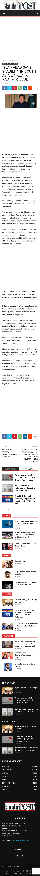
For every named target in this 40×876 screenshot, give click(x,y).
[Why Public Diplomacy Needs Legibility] (7, 574)
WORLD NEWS (13, 63)
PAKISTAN (11, 60)
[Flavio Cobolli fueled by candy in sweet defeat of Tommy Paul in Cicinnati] (7, 524)
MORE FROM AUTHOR (28, 469)
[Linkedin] (25, 88)
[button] (3, 13)
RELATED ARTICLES (10, 469)
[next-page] (7, 509)
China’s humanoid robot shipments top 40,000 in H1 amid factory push (24, 477)
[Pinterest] (14, 88)
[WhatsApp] (20, 88)
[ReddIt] (30, 88)
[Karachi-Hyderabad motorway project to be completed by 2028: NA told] (7, 498)
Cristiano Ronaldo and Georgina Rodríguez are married (24, 655)
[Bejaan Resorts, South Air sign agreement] (7, 602)
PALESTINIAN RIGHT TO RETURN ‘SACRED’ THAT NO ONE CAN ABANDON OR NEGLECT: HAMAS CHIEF (30, 455)
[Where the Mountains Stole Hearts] (7, 667)
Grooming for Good (22, 561)
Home (4, 60)
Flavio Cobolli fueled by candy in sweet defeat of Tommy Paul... (26, 524)
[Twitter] (9, 88)
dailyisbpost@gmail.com (20, 840)
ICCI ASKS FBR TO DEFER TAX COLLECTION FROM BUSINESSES (9, 453)
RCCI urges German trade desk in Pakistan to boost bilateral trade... (26, 626)
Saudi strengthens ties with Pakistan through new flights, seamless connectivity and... (25, 644)
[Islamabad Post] (20, 5)
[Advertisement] (20, 37)
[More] (35, 88)
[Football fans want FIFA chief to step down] (7, 546)
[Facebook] (4, 88)
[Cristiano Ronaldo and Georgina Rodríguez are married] (7, 655)
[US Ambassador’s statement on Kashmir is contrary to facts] (7, 488)
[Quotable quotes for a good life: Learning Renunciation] (7, 585)
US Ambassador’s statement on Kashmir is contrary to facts (24, 488)
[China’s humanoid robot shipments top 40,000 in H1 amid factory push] (7, 477)
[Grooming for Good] (7, 564)
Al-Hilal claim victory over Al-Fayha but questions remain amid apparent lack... (25, 535)
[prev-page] (3, 509)
